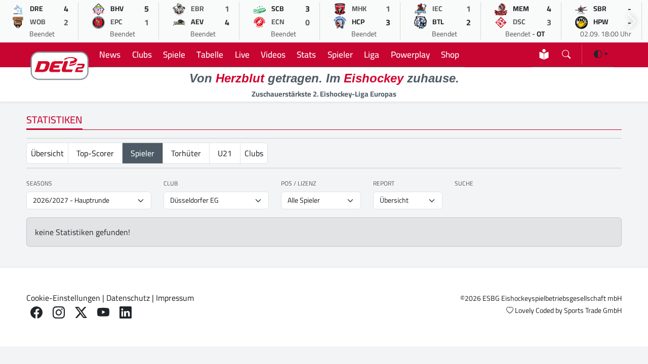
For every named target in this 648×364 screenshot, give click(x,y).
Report (383, 183)
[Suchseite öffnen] (566, 52)
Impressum (175, 297)
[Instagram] (59, 312)
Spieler (340, 54)
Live (242, 54)
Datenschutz (128, 297)
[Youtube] (103, 312)
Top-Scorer (95, 153)
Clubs (142, 54)
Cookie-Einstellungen (63, 297)
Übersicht (47, 153)
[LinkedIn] (125, 312)
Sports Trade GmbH (593, 310)
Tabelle (209, 54)
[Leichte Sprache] (544, 54)
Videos (273, 54)
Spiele (174, 54)
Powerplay (410, 54)
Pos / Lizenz (298, 183)
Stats (306, 54)
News (109, 54)
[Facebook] (36, 312)
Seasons (39, 183)
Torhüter (186, 153)
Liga (371, 54)
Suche (464, 183)
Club (171, 183)
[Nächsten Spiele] (632, 21)
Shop (450, 54)
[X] (81, 312)
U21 (225, 153)
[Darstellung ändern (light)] (601, 54)
